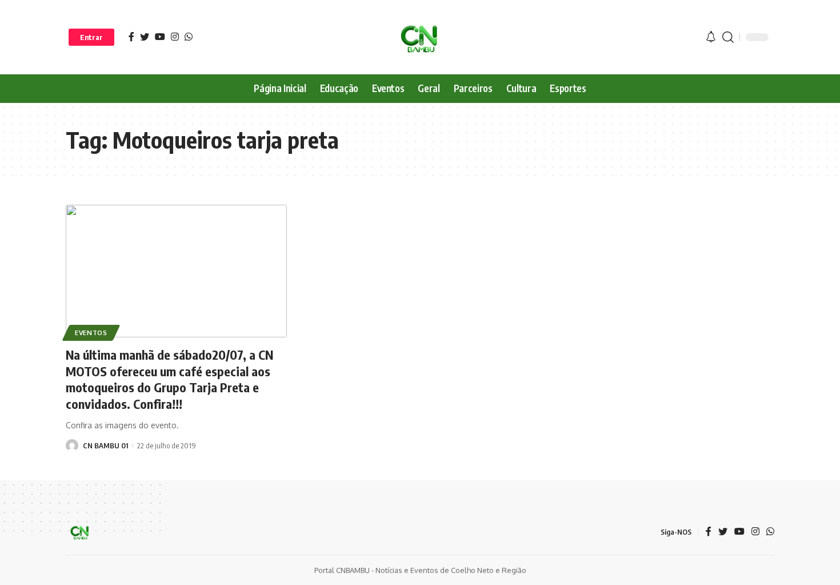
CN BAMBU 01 (105, 445)
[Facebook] (131, 36)
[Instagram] (175, 36)
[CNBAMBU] (420, 37)
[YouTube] (160, 36)
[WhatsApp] (188, 36)
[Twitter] (144, 36)
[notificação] (711, 37)
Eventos (91, 332)
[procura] (728, 37)
